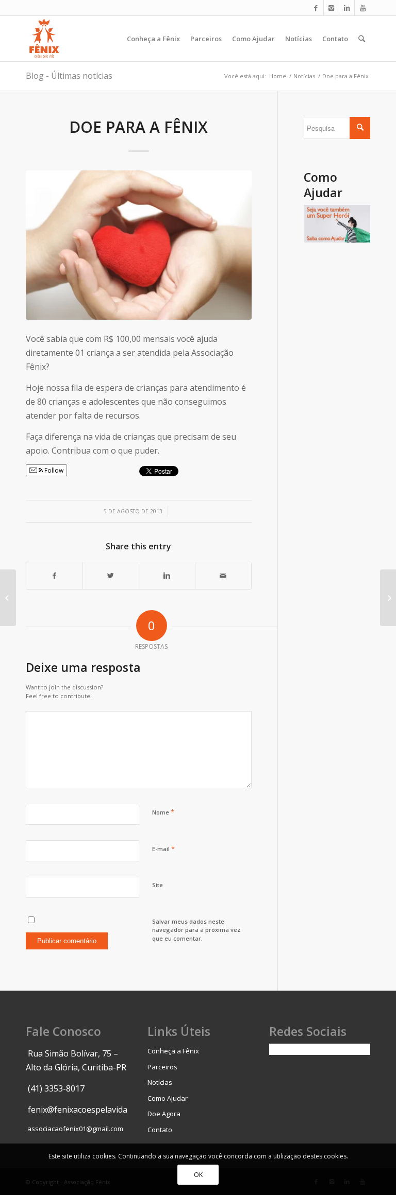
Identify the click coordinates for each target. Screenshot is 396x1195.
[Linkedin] (346, 7)
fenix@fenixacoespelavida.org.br (90, 1109)
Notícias (304, 76)
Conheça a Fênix (173, 1050)
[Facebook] (315, 7)
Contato (159, 1129)
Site (157, 885)
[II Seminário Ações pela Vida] (388, 597)
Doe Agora (163, 1113)
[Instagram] (331, 7)
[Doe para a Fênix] (139, 245)
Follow (53, 470)
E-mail (163, 848)
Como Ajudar (167, 1098)
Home (277, 76)
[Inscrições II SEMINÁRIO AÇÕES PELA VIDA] (8, 597)
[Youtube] (362, 7)
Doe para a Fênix (138, 126)
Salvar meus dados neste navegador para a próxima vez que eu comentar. (196, 929)
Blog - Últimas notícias (69, 75)
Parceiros (162, 1066)
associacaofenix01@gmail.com (75, 1128)
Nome (163, 812)
